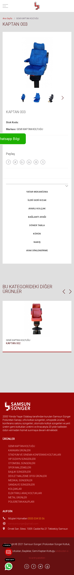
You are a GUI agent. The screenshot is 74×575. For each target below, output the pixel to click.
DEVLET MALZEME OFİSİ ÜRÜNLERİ (27, 476)
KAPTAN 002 (13, 343)
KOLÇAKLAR (15, 489)
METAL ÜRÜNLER (17, 497)
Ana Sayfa (7, 18)
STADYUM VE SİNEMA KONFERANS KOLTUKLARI (34, 454)
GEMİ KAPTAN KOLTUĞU (21, 446)
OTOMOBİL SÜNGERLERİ (21, 463)
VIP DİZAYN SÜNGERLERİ (22, 459)
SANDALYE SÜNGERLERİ (21, 484)
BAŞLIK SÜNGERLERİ (19, 471)
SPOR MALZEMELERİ (19, 467)
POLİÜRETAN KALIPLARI (21, 501)
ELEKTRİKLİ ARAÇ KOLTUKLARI (25, 493)
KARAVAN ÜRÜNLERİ (19, 450)
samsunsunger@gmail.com (23, 523)
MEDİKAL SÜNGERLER (20, 480)
